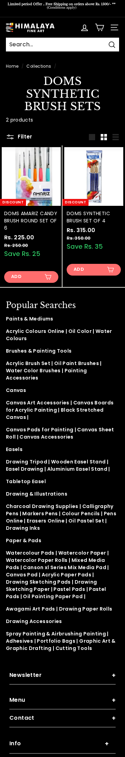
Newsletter (62, 675)
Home (12, 66)
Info (59, 743)
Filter (24, 136)
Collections (38, 66)
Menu (62, 700)
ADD (16, 276)
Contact (62, 718)
